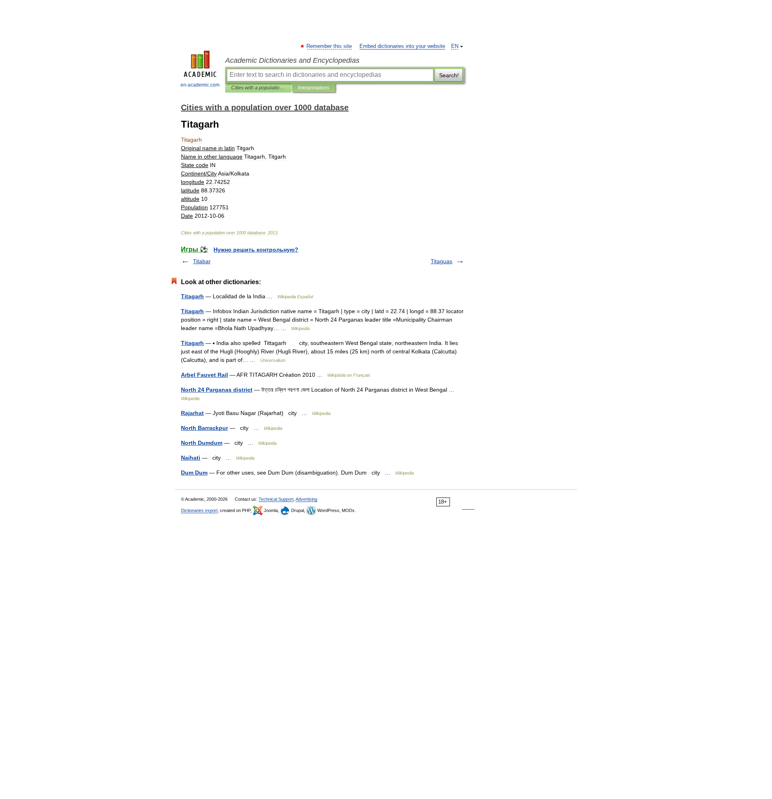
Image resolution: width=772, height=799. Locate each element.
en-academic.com (200, 85)
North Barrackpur (204, 428)
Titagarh (192, 296)
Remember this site (329, 46)
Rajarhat (192, 413)
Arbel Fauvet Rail (204, 375)
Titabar (202, 261)
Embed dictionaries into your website (402, 46)
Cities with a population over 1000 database (258, 88)
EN (454, 46)
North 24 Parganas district (217, 389)
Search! (449, 75)
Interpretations (313, 88)
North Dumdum (201, 443)
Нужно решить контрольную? (256, 249)
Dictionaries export (199, 510)
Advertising (306, 499)
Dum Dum (194, 472)
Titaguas (441, 261)
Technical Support (276, 499)
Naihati (190, 457)
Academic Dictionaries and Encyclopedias (292, 60)
